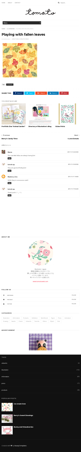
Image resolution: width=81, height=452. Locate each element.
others (45, 321)
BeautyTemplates (20, 446)
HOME (3, 2)
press (59, 318)
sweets (13, 321)
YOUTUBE (41, 304)
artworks (28, 321)
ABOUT (10, 2)
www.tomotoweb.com (40, 281)
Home (3, 28)
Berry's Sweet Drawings (23, 415)
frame (21, 321)
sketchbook (44, 318)
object (52, 321)
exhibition (35, 318)
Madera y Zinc (13, 177)
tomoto (10, 164)
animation (68, 318)
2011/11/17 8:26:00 (73, 189)
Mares (10, 152)
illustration (10, 28)
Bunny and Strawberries (23, 427)
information (16, 318)
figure (53, 318)
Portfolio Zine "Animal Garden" (13, 126)
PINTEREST (41, 299)
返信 (9, 158)
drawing (5, 321)
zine (58, 321)
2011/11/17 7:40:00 (73, 176)
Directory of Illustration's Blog (39, 126)
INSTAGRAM (41, 295)
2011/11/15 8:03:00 (73, 164)
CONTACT (17, 2)
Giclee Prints (60, 126)
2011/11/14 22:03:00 (72, 152)
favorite (36, 321)
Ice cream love (20, 404)
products (25, 318)
